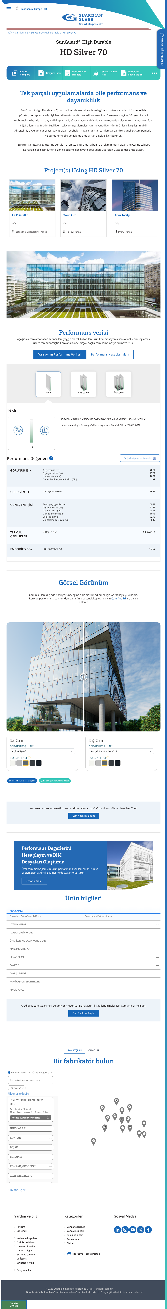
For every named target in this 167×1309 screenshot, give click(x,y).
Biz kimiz (22, 1230)
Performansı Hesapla (79, 73)
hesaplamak (33, 881)
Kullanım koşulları (27, 1238)
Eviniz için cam (75, 1234)
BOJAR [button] (14, 1147)
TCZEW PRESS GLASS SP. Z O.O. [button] (26, 1102)
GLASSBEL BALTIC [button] (21, 1175)
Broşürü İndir (53, 73)
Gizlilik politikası (26, 1242)
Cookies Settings (14, 1304)
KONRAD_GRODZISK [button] (23, 1166)
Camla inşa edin (75, 1230)
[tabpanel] (83, 1124)
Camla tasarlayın (76, 1226)
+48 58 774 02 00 (22, 1108)
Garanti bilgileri (25, 1250)
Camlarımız (73, 1239)
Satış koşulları (24, 1270)
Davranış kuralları (27, 1246)
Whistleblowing (25, 1262)
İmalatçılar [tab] (75, 1050)
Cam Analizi (118, 598)
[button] (104, 1128)
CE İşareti (22, 1258)
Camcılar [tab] (94, 1050)
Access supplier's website (26, 1117)
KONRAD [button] (15, 1138)
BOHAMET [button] (16, 1157)
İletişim (21, 1226)
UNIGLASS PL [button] (18, 1128)
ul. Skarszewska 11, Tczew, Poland (31, 1112)
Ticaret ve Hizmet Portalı (86, 1253)
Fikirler (71, 1243)
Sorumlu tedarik (26, 1254)
